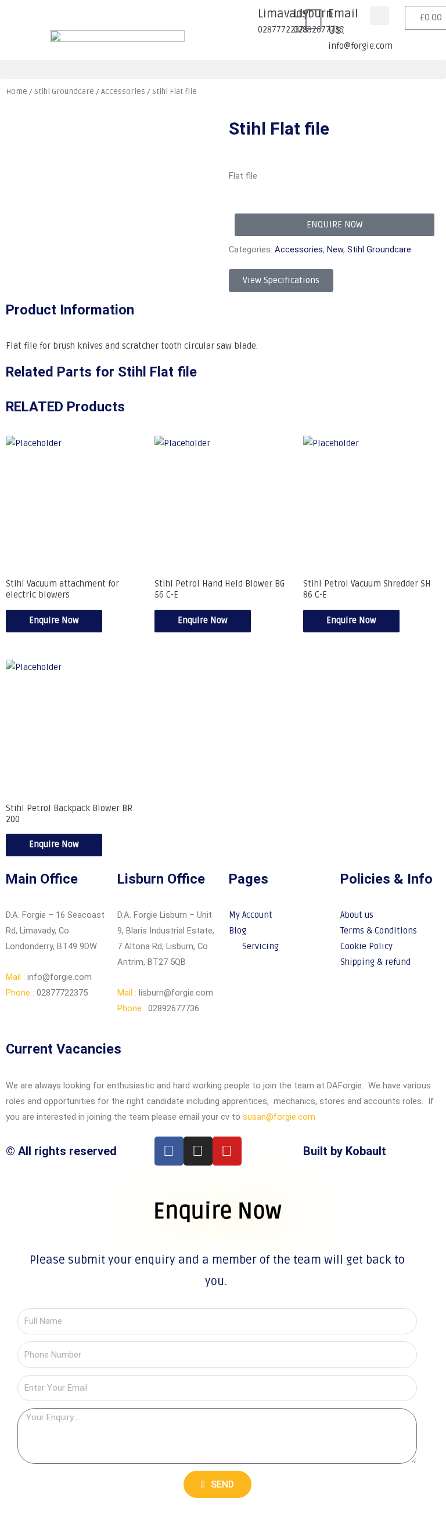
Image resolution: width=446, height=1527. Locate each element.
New (335, 249)
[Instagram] (198, 1151)
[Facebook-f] (169, 1151)
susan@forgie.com (279, 1117)
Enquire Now (54, 620)
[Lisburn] (278, 20)
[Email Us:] (313, 20)
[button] (379, 15)
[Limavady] (243, 20)
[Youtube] (227, 1151)
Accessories (299, 249)
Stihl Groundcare (379, 249)
